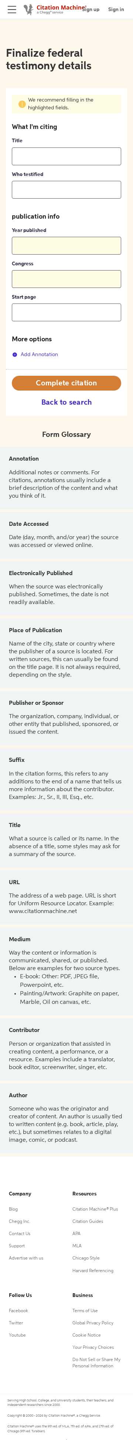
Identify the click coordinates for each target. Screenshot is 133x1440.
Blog (13, 1209)
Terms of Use (85, 1311)
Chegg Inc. (19, 1222)
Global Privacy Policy (92, 1323)
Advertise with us (26, 1258)
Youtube (17, 1335)
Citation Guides (87, 1222)
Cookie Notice (86, 1335)
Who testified (27, 174)
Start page (24, 297)
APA (76, 1234)
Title (17, 140)
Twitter (16, 1323)
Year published (29, 230)
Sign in (116, 9)
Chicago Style (86, 1258)
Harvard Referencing (92, 1271)
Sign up (90, 9)
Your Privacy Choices (93, 1348)
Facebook (18, 1311)
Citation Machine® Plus (95, 1209)
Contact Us (19, 1234)
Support (17, 1246)
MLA (77, 1246)
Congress (22, 263)
